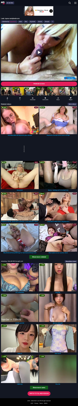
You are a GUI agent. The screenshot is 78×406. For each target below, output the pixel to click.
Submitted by (9, 21)
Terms (41, 403)
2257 (32, 403)
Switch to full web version (39, 393)
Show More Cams (71, 261)
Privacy (36, 403)
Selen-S (20, 353)
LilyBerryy (19, 384)
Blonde (40, 21)
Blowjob (47, 21)
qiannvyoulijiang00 (58, 323)
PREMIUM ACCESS (39, 84)
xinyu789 (57, 292)
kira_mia (58, 384)
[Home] (3, 3)
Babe (20, 21)
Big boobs (32, 21)
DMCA (45, 403)
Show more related (39, 257)
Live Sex (10, 3)
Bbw (26, 21)
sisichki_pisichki (19, 323)
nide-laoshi (58, 353)
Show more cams (39, 387)
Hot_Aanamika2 (20, 292)
